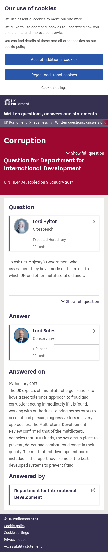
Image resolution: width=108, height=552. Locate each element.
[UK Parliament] (17, 102)
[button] (85, 153)
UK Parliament (15, 122)
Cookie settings (54, 88)
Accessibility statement (23, 546)
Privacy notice (15, 540)
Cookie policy (14, 526)
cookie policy (15, 47)
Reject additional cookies (54, 74)
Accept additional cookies (54, 59)
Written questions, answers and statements (50, 114)
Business (41, 122)
